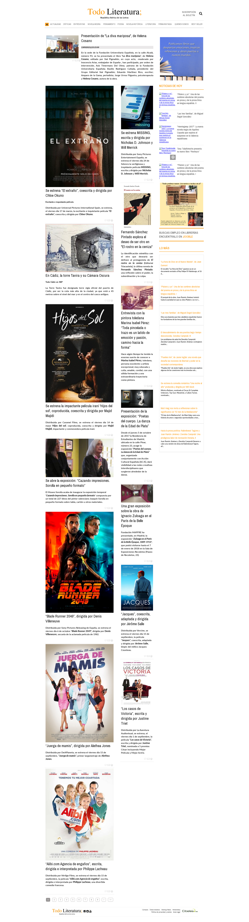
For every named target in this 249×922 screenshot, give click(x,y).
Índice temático (155, 910)
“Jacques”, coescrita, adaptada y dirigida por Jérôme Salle (135, 619)
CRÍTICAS (67, 24)
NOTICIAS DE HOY (170, 86)
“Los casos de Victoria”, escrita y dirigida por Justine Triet (135, 716)
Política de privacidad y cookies (161, 912)
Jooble (188, 236)
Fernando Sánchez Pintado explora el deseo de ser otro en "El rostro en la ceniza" (136, 239)
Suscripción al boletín (189, 13)
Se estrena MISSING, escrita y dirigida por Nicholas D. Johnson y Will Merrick (137, 140)
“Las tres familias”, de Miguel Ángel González (190, 115)
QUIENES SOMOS (182, 24)
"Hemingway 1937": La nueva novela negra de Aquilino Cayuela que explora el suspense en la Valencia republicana (190, 132)
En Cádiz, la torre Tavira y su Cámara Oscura (77, 275)
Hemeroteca (176, 910)
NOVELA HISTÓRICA (134, 24)
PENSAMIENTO (109, 24)
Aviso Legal (176, 912)
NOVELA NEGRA (94, 24)
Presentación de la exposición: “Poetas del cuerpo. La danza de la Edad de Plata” (135, 418)
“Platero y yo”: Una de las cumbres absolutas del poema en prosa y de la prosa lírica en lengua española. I (190, 169)
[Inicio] (47, 24)
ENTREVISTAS (79, 24)
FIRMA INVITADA (165, 24)
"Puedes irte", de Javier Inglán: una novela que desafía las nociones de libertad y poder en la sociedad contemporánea (181, 361)
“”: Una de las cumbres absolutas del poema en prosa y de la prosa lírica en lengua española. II (190, 98)
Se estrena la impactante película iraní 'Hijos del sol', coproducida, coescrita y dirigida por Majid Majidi (79, 410)
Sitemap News (166, 910)
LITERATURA (151, 24)
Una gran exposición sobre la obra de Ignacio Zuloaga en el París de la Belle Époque (136, 516)
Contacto (145, 910)
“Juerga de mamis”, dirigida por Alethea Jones (78, 745)
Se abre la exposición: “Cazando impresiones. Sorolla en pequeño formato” (78, 483)
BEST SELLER (197, 24)
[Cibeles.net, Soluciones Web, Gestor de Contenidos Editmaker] (190, 911)
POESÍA (121, 24)
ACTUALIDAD (55, 24)
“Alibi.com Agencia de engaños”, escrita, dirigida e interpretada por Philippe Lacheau (76, 866)
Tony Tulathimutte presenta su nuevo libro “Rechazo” (189, 150)
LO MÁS (164, 248)
